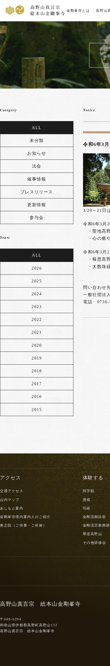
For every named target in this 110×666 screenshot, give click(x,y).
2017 (37, 383)
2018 (37, 371)
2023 (37, 306)
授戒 (87, 500)
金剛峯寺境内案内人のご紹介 (25, 517)
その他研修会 (94, 543)
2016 (37, 396)
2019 (37, 358)
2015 (37, 409)
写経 (87, 508)
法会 (36, 166)
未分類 (37, 140)
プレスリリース (36, 192)
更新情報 (36, 204)
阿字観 (89, 491)
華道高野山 (92, 534)
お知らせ (36, 153)
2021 (37, 332)
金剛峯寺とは (78, 11)
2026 (37, 268)
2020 (37, 345)
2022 (37, 319)
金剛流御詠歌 (94, 517)
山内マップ (9, 500)
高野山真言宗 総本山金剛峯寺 (35, 10)
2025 (37, 281)
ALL (37, 127)
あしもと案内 (11, 508)
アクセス (10, 477)
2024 (37, 294)
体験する (93, 477)
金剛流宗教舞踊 (96, 525)
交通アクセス (11, 491)
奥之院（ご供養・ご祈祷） (23, 525)
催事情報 (36, 179)
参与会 (37, 217)
